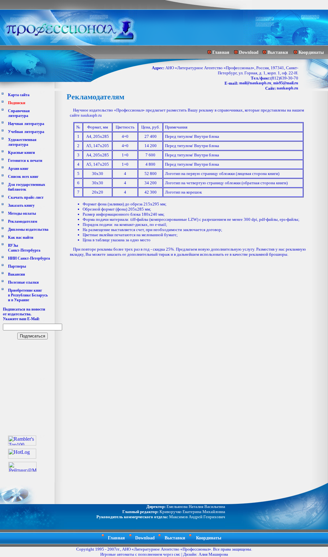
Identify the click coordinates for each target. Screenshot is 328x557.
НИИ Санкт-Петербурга (29, 258)
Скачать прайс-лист (26, 197)
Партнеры (17, 266)
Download (248, 52)
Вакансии (16, 274)
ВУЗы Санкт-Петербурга (24, 248)
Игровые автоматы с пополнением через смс (140, 554)
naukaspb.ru (287, 88)
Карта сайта (18, 95)
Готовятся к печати (25, 160)
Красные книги (21, 152)
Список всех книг (23, 176)
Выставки (277, 52)
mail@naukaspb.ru (255, 83)
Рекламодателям (22, 221)
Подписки (16, 103)
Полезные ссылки (23, 282)
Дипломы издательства (28, 229)
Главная (220, 52)
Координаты (311, 52)
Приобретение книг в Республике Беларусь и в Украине (28, 295)
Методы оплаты (22, 213)
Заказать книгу (21, 205)
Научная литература (26, 123)
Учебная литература (26, 131)
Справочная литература (19, 113)
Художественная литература (22, 142)
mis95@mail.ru (285, 83)
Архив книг (18, 168)
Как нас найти (20, 237)
